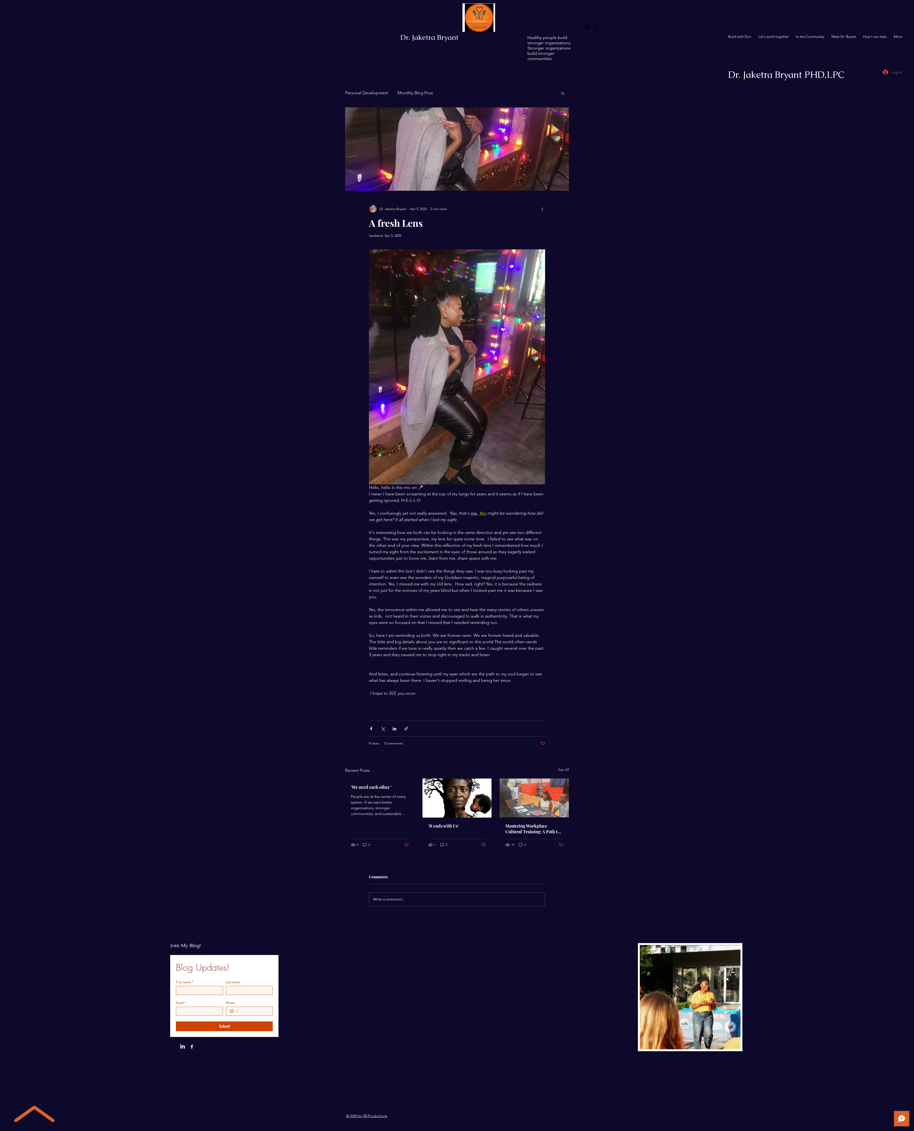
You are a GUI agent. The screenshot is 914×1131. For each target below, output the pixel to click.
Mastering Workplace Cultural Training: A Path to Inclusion (532, 828)
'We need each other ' (371, 787)
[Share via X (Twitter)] (383, 728)
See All (563, 770)
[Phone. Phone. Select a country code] (233, 1011)
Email (181, 1003)
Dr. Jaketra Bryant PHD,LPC (786, 75)
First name (185, 982)
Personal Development (366, 93)
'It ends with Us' (443, 826)
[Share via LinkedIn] (394, 728)
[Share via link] (406, 728)
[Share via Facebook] (371, 728)
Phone (230, 1003)
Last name (233, 982)
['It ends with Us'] (457, 798)
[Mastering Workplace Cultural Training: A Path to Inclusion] (534, 798)
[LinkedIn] (587, 27)
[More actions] (542, 209)
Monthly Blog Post (415, 93)
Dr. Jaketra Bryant (429, 37)
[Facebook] (596, 27)
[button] (563, 93)
